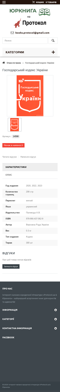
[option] (14, 124)
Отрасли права (14, 63)
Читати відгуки (9, 157)
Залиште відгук (11, 266)
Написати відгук (28, 157)
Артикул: (6, 136)
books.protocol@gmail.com (32, 32)
